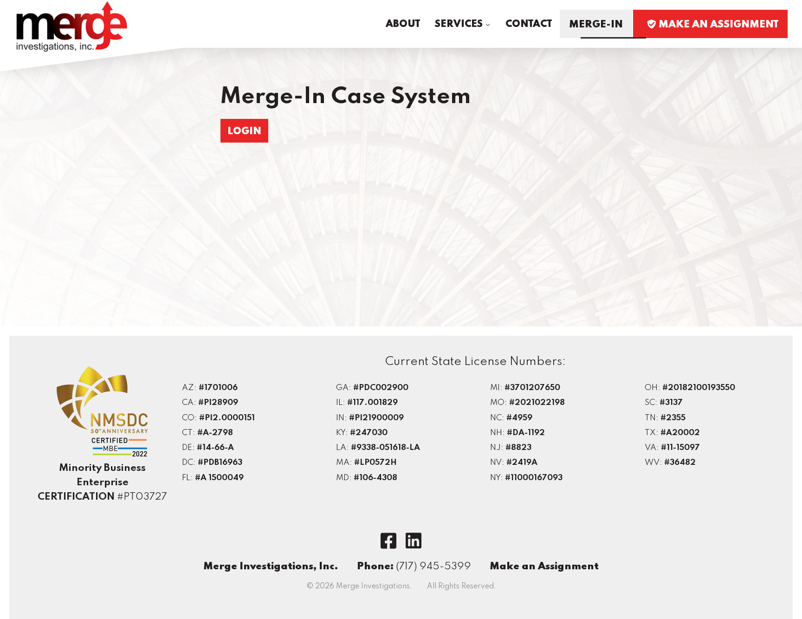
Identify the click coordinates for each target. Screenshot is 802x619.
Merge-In (596, 25)
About (403, 24)
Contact (528, 24)
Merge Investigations (72, 26)
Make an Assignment (544, 566)
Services (459, 24)
